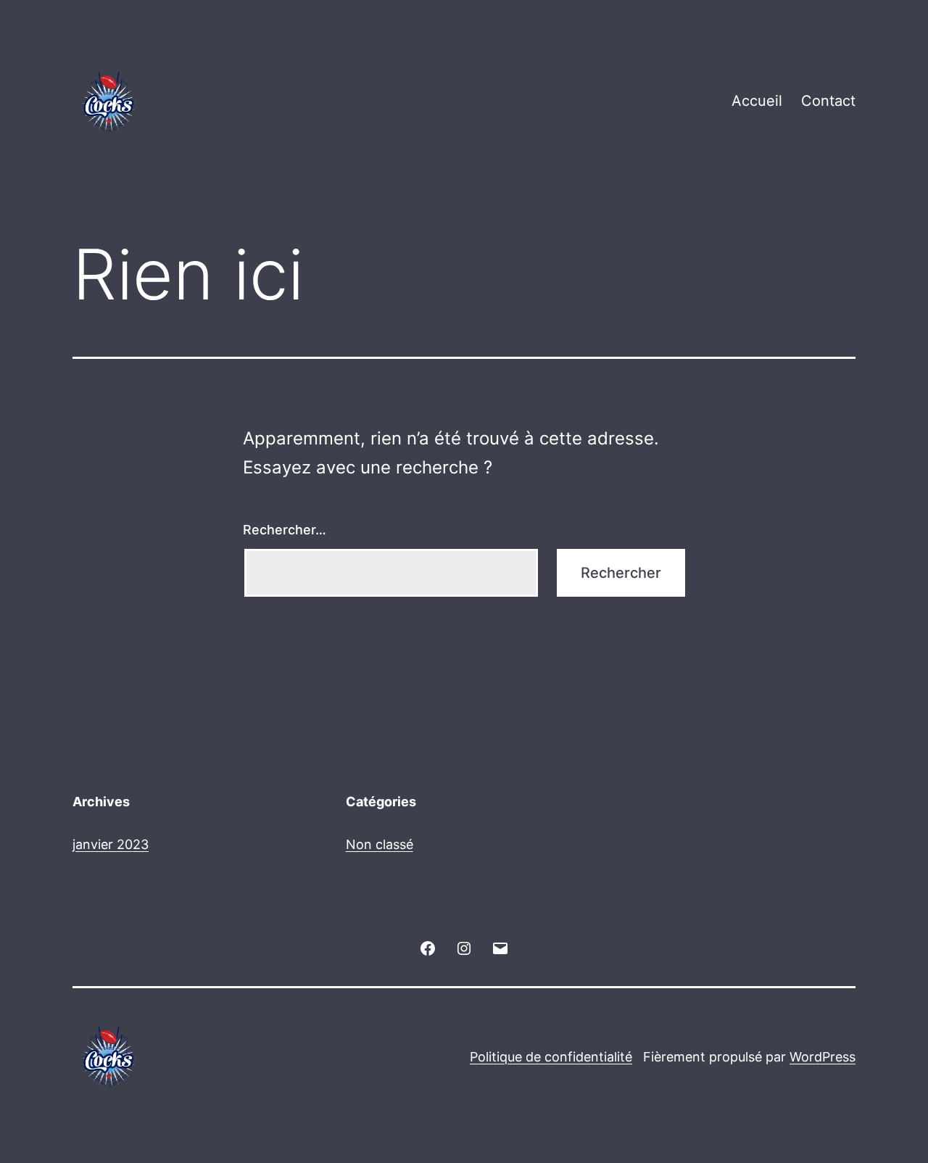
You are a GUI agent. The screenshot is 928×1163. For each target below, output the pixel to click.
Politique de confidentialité (551, 1056)
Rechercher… (284, 529)
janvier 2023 (110, 844)
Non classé (379, 844)
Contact (828, 100)
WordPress (823, 1056)
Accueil (757, 100)
